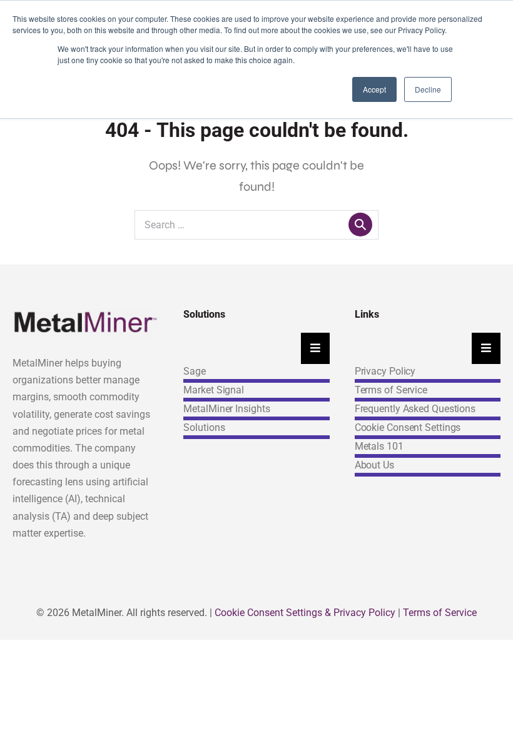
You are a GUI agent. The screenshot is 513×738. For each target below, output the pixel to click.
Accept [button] (374, 89)
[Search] (360, 224)
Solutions (204, 427)
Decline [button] (428, 89)
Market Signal (213, 390)
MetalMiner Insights (226, 409)
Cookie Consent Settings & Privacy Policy (305, 613)
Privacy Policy (385, 371)
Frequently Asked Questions (415, 409)
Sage (194, 371)
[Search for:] (256, 224)
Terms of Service (391, 390)
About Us (374, 465)
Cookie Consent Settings (408, 427)
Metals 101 (379, 446)
